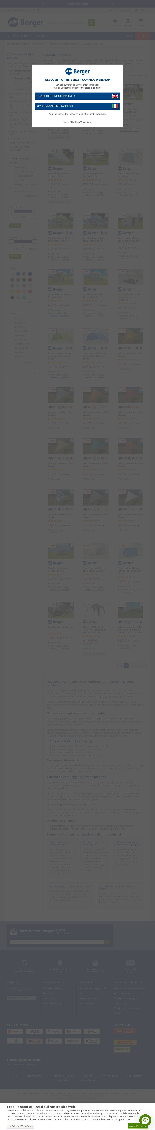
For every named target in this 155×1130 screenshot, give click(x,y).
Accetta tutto (137, 1126)
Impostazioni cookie (21, 1126)
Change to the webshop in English (57, 96)
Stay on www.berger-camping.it (55, 106)
